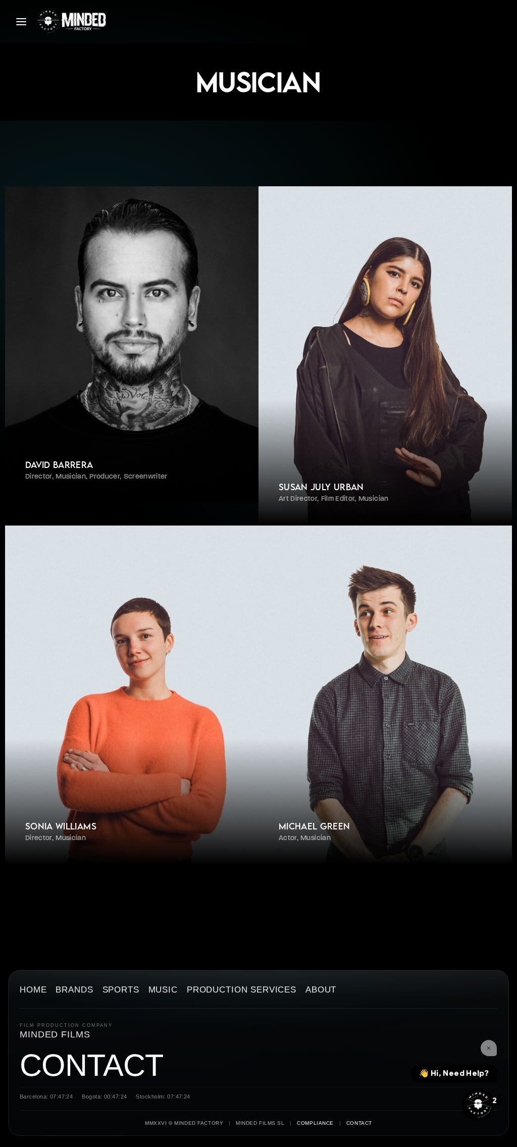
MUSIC (163, 990)
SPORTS (120, 990)
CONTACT (92, 1065)
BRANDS (74, 990)
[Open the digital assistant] (478, 1104)
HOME (33, 990)
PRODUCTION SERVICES (241, 990)
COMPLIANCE (315, 1123)
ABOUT (320, 990)
